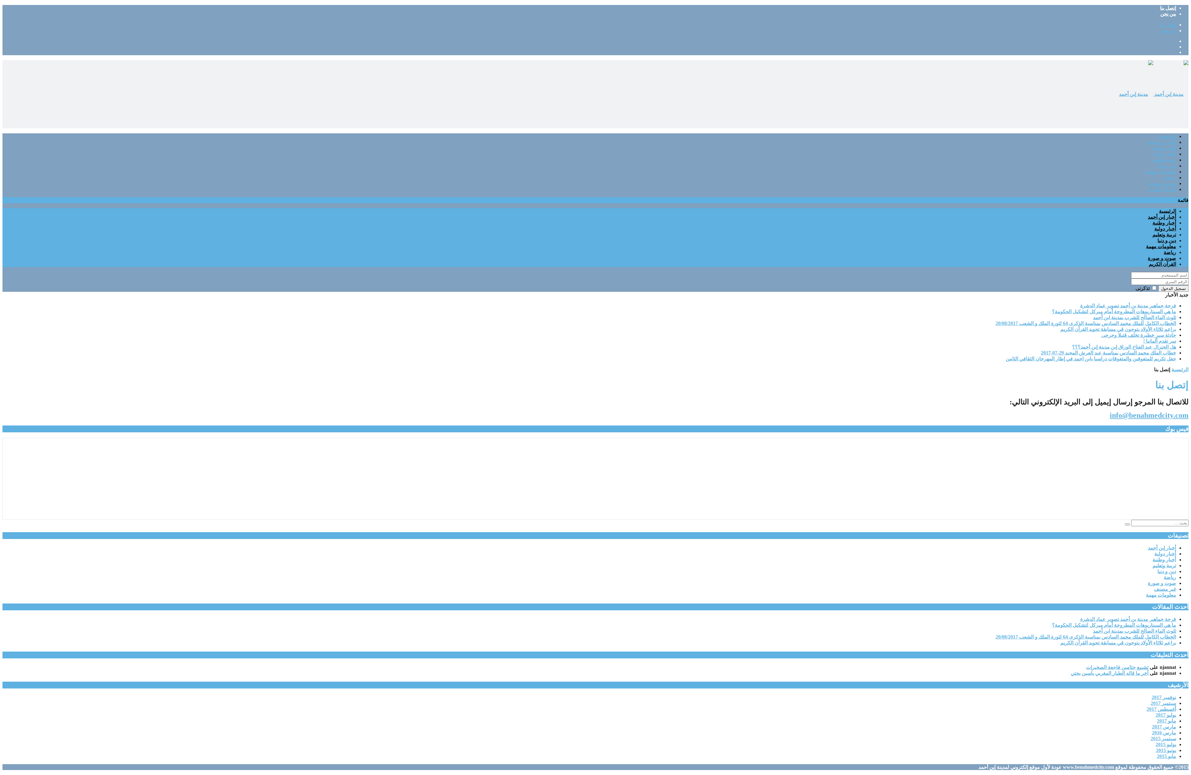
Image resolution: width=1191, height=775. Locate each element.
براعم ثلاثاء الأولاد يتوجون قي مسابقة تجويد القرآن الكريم (1118, 329)
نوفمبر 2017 (1164, 697)
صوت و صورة (1162, 183)
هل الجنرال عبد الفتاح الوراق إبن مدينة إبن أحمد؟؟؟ (1124, 347)
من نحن (1168, 13)
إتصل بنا (1168, 8)
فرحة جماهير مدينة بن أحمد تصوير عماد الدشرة (1128, 305)
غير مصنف (1165, 589)
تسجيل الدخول (1173, 288)
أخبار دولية (1165, 154)
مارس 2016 (1164, 732)
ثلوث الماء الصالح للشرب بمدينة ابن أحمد (1134, 317)
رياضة (1170, 177)
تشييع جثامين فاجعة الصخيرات (1117, 667)
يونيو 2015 (1166, 750)
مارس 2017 (1164, 726)
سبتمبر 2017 (1163, 703)
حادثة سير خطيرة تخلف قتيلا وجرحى (1138, 335)
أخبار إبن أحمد (1162, 142)
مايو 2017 (1166, 721)
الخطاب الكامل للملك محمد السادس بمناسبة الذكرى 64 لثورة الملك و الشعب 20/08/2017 (1086, 323)
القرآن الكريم (1162, 189)
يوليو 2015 (1166, 744)
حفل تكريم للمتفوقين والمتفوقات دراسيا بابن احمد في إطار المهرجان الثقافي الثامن (1091, 358)
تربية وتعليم (1164, 160)
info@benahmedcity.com (1149, 415)
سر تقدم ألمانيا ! (1159, 341)
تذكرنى (1142, 288)
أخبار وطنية (1164, 148)
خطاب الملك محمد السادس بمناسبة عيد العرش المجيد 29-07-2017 (1108, 352)
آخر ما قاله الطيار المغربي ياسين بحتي (1110, 673)
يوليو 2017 (1166, 715)
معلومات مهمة (1161, 171)
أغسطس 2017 (1161, 709)
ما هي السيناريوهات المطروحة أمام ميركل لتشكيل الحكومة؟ (1114, 311)
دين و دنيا (1167, 165)
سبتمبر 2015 (1163, 738)
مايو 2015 (1166, 756)
